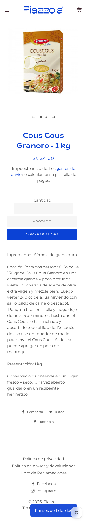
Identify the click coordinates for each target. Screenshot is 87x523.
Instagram (46, 491)
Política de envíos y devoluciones (43, 466)
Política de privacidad (43, 459)
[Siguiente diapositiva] (53, 117)
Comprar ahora (42, 234)
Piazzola (51, 501)
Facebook (46, 484)
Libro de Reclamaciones (44, 473)
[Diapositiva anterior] (33, 117)
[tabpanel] (43, 62)
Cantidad (42, 200)
